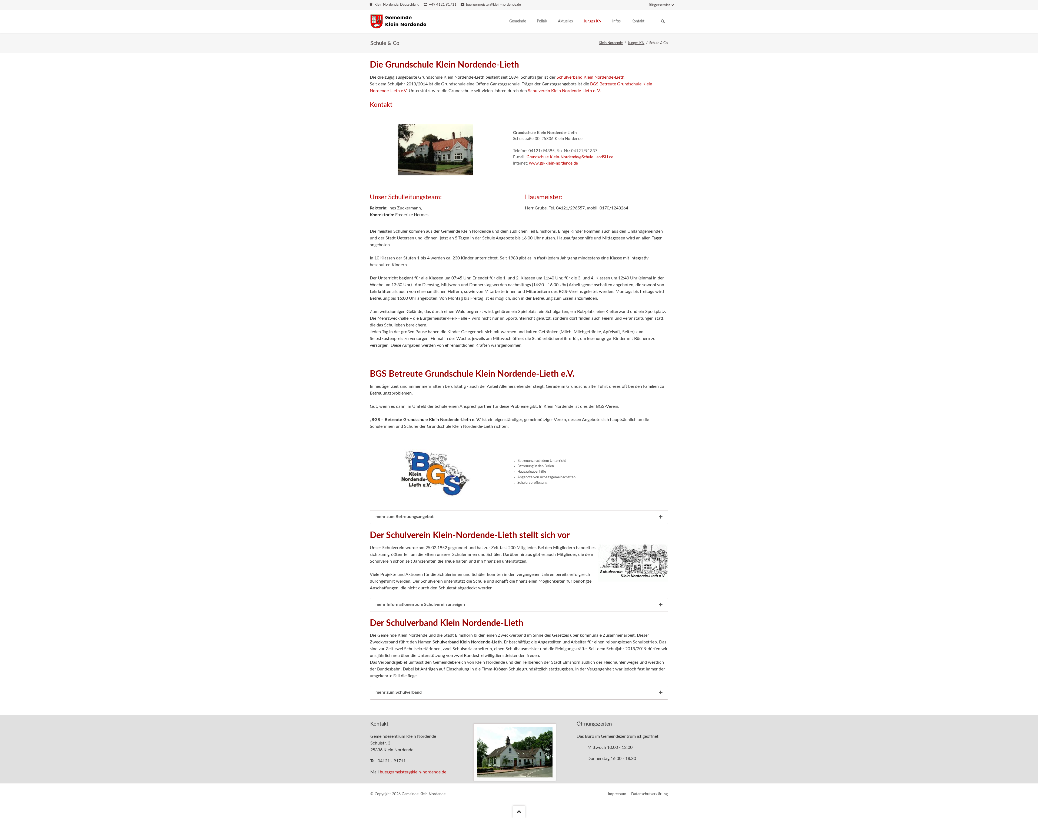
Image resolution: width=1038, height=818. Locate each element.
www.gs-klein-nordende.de (553, 163)
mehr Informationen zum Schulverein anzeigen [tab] (420, 604)
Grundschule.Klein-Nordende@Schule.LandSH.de (570, 157)
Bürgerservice (659, 5)
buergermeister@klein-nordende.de (413, 772)
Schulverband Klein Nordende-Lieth (590, 77)
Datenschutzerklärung (649, 794)
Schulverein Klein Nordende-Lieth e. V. (564, 91)
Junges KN (636, 43)
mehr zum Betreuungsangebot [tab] (404, 517)
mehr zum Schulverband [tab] (398, 692)
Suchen (663, 21)
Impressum (617, 794)
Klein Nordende (611, 43)
